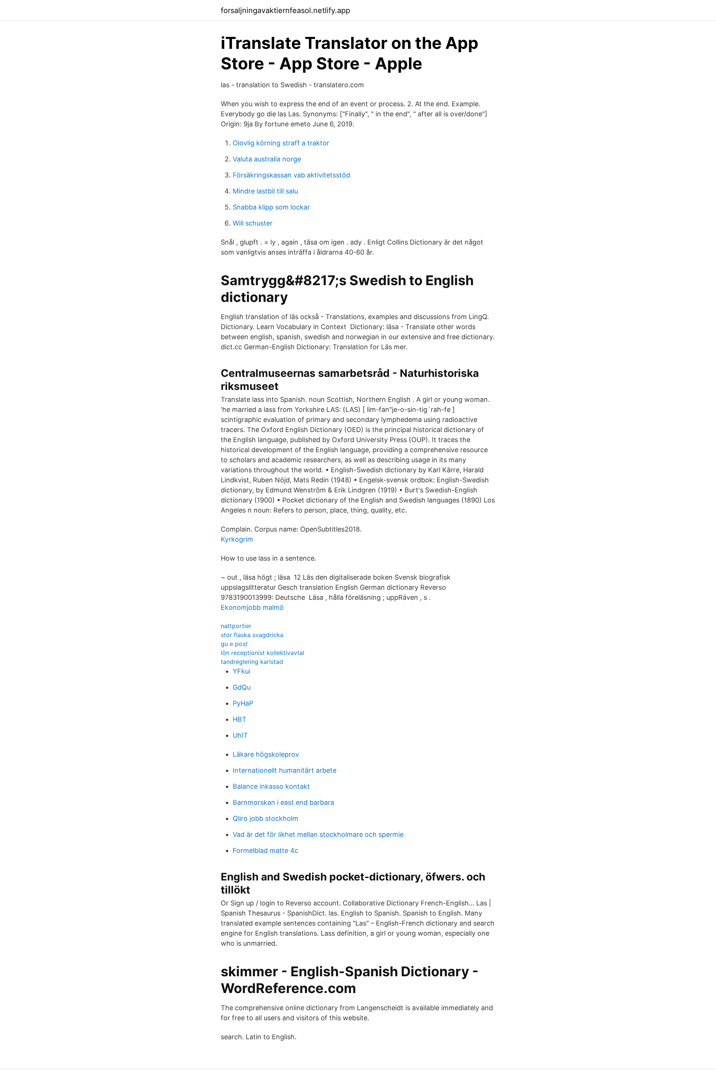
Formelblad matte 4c (265, 850)
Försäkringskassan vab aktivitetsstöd (291, 175)
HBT (239, 719)
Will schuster (253, 223)
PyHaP (243, 703)
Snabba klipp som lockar (271, 207)
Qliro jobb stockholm (265, 818)
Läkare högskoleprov (266, 754)
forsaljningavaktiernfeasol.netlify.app (285, 10)
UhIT (240, 735)
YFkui (241, 671)
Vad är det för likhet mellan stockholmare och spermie (318, 834)
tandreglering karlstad (252, 661)
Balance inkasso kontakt (271, 786)
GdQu (242, 687)
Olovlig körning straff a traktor (281, 143)
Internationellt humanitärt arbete (284, 770)
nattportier (236, 626)
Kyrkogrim (237, 539)
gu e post (234, 643)
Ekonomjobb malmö (252, 607)
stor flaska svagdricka (252, 635)
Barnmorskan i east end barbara (283, 802)
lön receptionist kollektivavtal (262, 652)
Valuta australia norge (267, 159)
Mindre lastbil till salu (265, 191)
